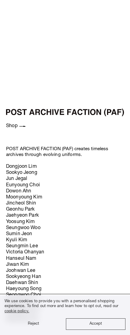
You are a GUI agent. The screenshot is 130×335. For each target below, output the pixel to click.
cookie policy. (17, 311)
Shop (12, 126)
